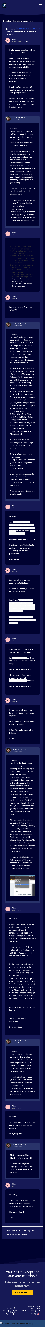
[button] (40, 4)
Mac (31, 21)
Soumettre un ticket (22, 1292)
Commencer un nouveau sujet (28, 28)
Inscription (24, 1230)
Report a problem (20, 21)
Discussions (7, 21)
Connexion (10, 1230)
